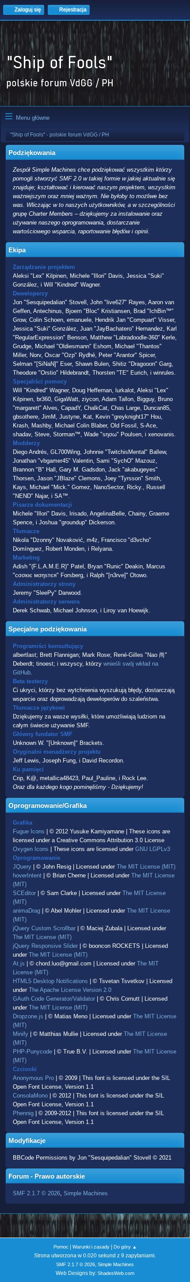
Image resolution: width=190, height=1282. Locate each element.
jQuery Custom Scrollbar (44, 928)
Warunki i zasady (91, 1246)
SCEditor (24, 893)
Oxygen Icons (31, 849)
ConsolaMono (30, 1095)
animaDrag (26, 910)
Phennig (23, 1113)
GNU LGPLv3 (152, 849)
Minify (20, 1034)
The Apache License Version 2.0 (70, 990)
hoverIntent (27, 875)
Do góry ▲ (125, 1246)
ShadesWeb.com (116, 1273)
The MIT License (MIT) (146, 866)
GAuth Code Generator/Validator (54, 998)
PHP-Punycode (32, 1051)
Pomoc (60, 1246)
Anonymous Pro (33, 1078)
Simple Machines (86, 1193)
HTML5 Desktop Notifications (50, 981)
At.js (19, 963)
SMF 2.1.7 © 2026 (36, 1193)
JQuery (22, 866)
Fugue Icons (29, 831)
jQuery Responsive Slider (45, 946)
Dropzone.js (28, 1016)
